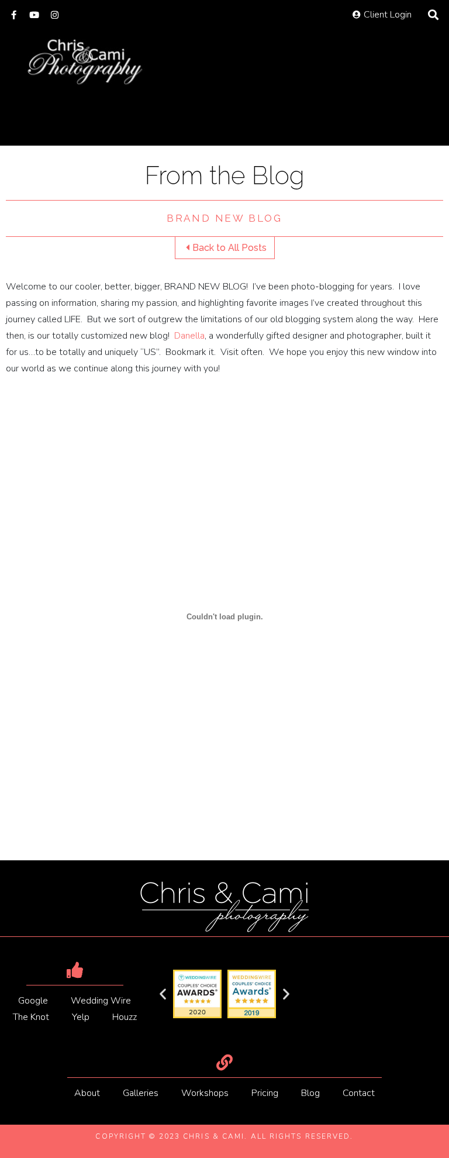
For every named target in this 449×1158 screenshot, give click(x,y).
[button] (163, 994)
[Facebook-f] (14, 15)
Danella (189, 335)
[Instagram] (55, 15)
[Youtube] (34, 15)
